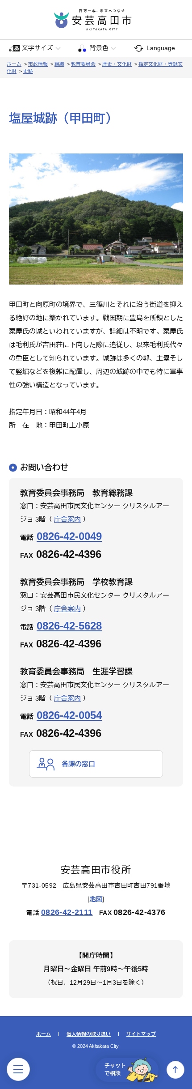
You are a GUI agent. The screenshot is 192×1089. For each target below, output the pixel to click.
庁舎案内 (67, 519)
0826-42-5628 (69, 626)
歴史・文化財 (117, 64)
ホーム (14, 64)
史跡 (28, 71)
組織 (59, 64)
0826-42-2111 (67, 912)
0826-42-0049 (69, 536)
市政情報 (38, 64)
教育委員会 (83, 64)
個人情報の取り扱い (89, 1034)
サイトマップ (141, 1034)
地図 (96, 899)
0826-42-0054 (69, 715)
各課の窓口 (78, 764)
